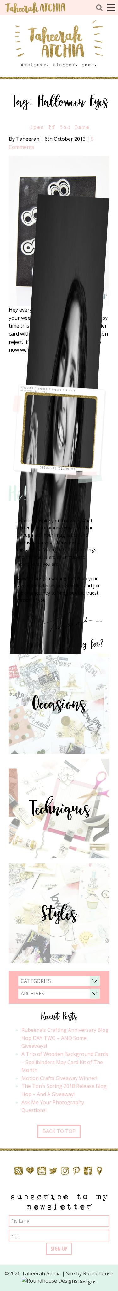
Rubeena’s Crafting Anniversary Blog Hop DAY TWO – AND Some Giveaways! (65, 1037)
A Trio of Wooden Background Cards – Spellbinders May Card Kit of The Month (64, 1062)
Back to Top (59, 1131)
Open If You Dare (59, 127)
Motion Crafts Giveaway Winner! (59, 1078)
